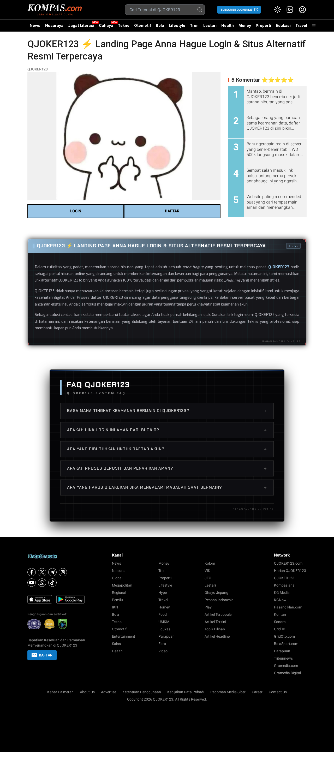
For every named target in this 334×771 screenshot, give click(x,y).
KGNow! (281, 600)
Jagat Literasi (81, 25)
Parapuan (166, 636)
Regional (119, 592)
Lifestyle (177, 25)
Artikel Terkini (215, 622)
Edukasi (283, 25)
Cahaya (106, 25)
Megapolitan (122, 585)
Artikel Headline (217, 636)
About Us (87, 692)
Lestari (210, 27)
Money (244, 25)
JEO (208, 578)
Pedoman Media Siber (228, 692)
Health (227, 25)
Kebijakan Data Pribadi (185, 692)
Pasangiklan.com (288, 607)
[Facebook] (31, 572)
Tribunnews (283, 658)
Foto (162, 644)
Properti (263, 25)
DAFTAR (172, 211)
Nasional (119, 571)
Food (162, 614)
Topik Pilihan (215, 629)
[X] (42, 572)
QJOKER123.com (288, 563)
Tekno (123, 25)
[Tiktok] (52, 582)
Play (208, 607)
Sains (116, 644)
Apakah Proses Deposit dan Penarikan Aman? (167, 468)
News (35, 25)
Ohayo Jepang (216, 592)
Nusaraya (54, 25)
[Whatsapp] (42, 582)
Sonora (280, 622)
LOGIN (75, 211)
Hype (162, 592)
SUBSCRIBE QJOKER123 (236, 9)
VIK (207, 571)
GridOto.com (284, 636)
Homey (164, 607)
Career (257, 692)
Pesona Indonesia (219, 600)
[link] (290, 9)
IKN (115, 607)
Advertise (108, 692)
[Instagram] (63, 572)
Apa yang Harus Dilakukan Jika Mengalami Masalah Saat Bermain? (167, 487)
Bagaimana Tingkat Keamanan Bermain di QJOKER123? (167, 411)
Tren (194, 25)
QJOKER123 (37, 69)
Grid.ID (279, 629)
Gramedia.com (286, 666)
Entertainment (123, 636)
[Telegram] (52, 572)
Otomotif (142, 25)
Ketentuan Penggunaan (141, 692)
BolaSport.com (286, 644)
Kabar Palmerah (60, 692)
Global (117, 578)
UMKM (163, 622)
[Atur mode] (277, 9)
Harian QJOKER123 (290, 571)
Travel (301, 25)
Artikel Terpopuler (219, 614)
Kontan (280, 614)
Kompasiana (284, 585)
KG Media (282, 592)
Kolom (210, 563)
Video (163, 651)
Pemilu (117, 600)
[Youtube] (31, 582)
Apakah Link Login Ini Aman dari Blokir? (167, 430)
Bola (160, 25)
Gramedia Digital (287, 673)
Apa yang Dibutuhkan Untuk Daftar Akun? (167, 449)
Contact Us (278, 692)
